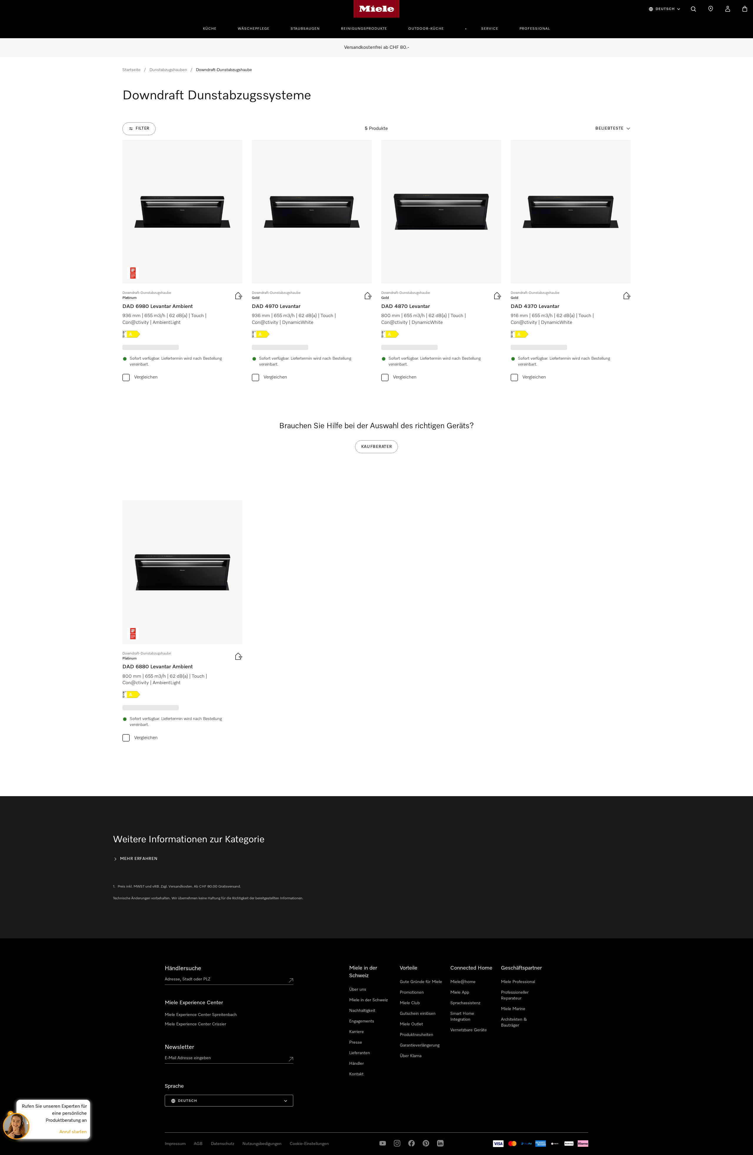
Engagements (361, 1021)
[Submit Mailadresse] (291, 1059)
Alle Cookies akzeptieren (528, 1122)
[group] (182, 262)
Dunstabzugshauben (168, 70)
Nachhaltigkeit (362, 1011)
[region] (376, 1122)
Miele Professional (518, 982)
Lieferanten (359, 1053)
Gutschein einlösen (418, 1014)
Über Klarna (411, 1056)
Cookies (62, 1149)
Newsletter (179, 1047)
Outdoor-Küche (426, 29)
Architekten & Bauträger (514, 1022)
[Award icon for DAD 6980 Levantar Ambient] (133, 273)
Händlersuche (183, 968)
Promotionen (412, 992)
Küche (209, 29)
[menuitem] (213, 28)
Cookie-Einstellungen (630, 1122)
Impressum (19, 1149)
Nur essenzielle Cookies (581, 1122)
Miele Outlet (411, 1024)
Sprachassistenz (465, 1003)
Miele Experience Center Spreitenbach (201, 1015)
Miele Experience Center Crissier (195, 1024)
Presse (355, 1042)
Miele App (459, 992)
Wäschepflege (253, 29)
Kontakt (356, 1074)
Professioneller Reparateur (515, 995)
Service (489, 29)
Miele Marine (513, 1009)
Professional (534, 29)
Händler (356, 1064)
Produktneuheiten (416, 1035)
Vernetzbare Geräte (468, 1030)
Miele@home (463, 982)
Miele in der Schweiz (368, 1000)
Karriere (356, 1032)
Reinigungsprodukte (364, 29)
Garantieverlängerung (419, 1045)
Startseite (131, 70)
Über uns (357, 989)
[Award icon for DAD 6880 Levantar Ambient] (133, 634)
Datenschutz (42, 1149)
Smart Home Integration (462, 1017)
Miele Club (410, 1003)
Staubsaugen (305, 29)
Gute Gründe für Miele (421, 982)
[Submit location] (291, 980)
